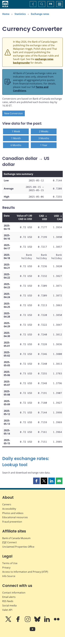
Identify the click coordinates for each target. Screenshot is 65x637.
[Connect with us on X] (8, 621)
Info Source (8, 576)
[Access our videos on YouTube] (32, 631)
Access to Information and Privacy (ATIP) (25, 571)
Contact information (13, 592)
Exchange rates (40, 14)
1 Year (43, 145)
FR (50, 4)
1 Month (16, 138)
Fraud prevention (12, 521)
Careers (6, 504)
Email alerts (9, 597)
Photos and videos (12, 513)
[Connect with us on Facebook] (18, 621)
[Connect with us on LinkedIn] (47, 621)
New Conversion (13, 113)
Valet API (7, 610)
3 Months (43, 138)
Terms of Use (9, 563)
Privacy (6, 567)
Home (5, 14)
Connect (9, 542)
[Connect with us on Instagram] (28, 621)
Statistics (20, 14)
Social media (9, 605)
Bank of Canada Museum (16, 538)
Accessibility (9, 508)
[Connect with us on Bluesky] (37, 621)
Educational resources (15, 517)
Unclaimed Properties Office (18, 546)
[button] (36, 481)
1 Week (16, 131)
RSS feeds (7, 601)
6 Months (16, 145)
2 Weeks (43, 131)
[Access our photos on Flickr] (56, 621)
